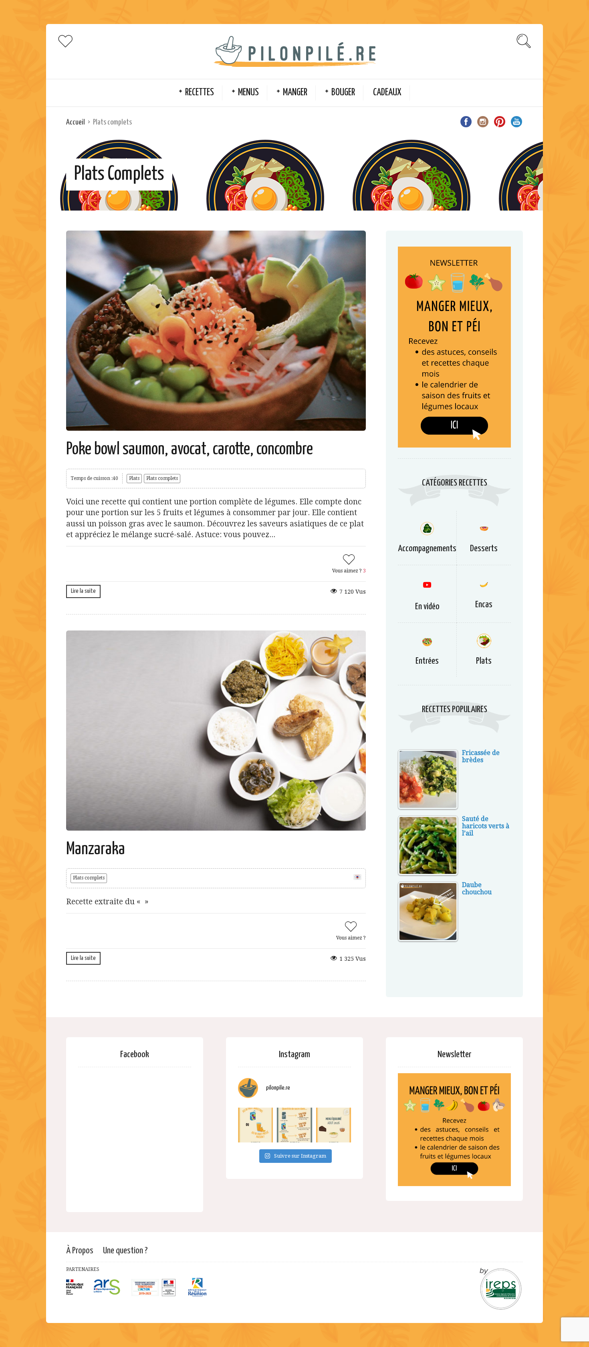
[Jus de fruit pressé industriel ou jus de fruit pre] (255, 1125)
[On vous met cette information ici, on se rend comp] (294, 1125)
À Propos (79, 1250)
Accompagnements (427, 548)
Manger (295, 92)
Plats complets (162, 478)
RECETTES (199, 92)
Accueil (75, 122)
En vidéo (427, 606)
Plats (134, 478)
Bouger (343, 92)
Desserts (484, 548)
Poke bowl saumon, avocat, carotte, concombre (189, 450)
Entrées (427, 661)
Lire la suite (83, 591)
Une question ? (125, 1250)
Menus (248, 92)
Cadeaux (387, 92)
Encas (483, 604)
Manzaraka (95, 849)
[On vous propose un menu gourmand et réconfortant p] (333, 1125)
